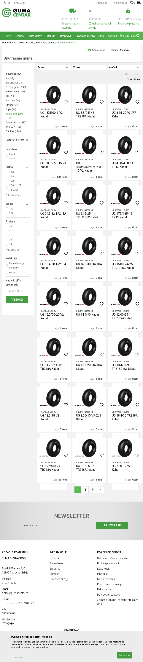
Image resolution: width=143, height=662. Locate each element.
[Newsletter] (104, 31)
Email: (11, 32)
